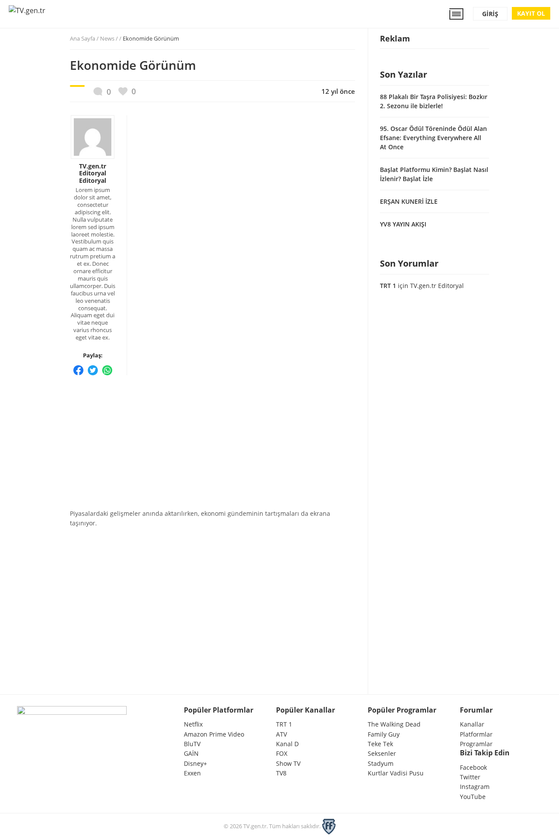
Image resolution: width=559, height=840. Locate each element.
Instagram (475, 786)
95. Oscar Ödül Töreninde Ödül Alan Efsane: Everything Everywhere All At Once (433, 137)
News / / (139, 38)
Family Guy (384, 734)
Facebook (473, 767)
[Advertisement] (212, 440)
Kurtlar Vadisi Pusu (396, 773)
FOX (281, 753)
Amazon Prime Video (214, 734)
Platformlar (476, 734)
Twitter (470, 777)
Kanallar (472, 724)
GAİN (191, 753)
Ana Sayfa (82, 38)
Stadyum (380, 763)
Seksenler (382, 753)
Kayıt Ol (531, 13)
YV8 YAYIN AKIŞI (403, 224)
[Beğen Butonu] (127, 91)
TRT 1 (388, 285)
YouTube (473, 796)
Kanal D (287, 744)
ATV (281, 734)
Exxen (192, 773)
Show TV (288, 763)
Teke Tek (380, 744)
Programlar (476, 744)
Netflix (193, 724)
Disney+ (195, 763)
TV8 (281, 773)
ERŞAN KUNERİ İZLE (409, 201)
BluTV (192, 744)
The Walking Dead (394, 724)
